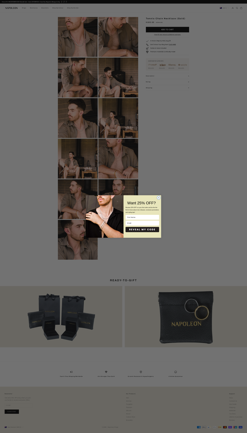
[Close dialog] (158, 197)
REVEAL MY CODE (142, 229)
